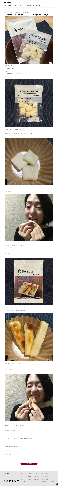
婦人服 (5, 5)
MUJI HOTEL (30, 481)
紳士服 (9, 5)
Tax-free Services (37, 481)
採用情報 (43, 474)
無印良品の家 (30, 473)
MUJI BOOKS (30, 479)
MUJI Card (36, 476)
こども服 (14, 5)
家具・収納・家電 (36, 5)
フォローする (48, 9)
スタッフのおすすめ (8, 65)
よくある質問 (23, 481)
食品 (44, 5)
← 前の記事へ (25, 459)
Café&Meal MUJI (30, 474)
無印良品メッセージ (45, 476)
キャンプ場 (29, 476)
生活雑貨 (29, 5)
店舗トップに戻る (29, 463)
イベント (22, 474)
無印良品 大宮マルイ (8, 454)
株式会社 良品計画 (45, 479)
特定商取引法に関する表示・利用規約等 (48, 481)
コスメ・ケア (22, 5)
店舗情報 (22, 473)
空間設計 (22, 479)
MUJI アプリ (36, 473)
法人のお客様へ (36, 479)
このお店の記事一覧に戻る (29, 467)
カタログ (35, 474)
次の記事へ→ (33, 459)
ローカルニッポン (23, 476)
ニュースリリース (44, 473)
